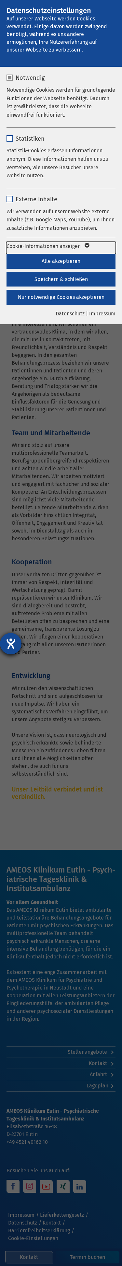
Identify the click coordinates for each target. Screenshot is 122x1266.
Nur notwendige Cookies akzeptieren (61, 297)
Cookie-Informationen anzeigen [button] (44, 246)
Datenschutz (70, 314)
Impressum (102, 314)
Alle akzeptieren (61, 261)
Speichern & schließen (61, 279)
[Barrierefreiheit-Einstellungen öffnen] (10, 643)
